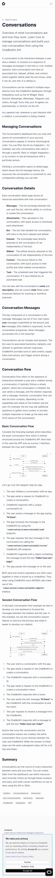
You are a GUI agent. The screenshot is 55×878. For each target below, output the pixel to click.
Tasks (21, 102)
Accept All (27, 871)
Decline (27, 862)
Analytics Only (27, 866)
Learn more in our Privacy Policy (20, 856)
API (37, 106)
